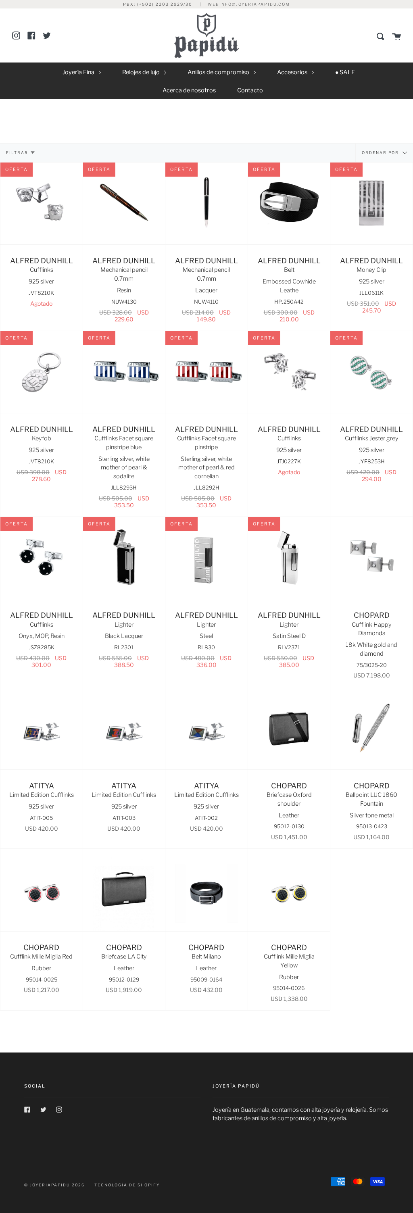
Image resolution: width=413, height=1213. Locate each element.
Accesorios (293, 72)
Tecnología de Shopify (127, 1185)
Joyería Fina (79, 72)
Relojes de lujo (141, 72)
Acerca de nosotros (189, 90)
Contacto (250, 90)
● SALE (345, 72)
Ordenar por (381, 152)
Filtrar (17, 152)
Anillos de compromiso (219, 72)
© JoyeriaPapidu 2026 (54, 1185)
